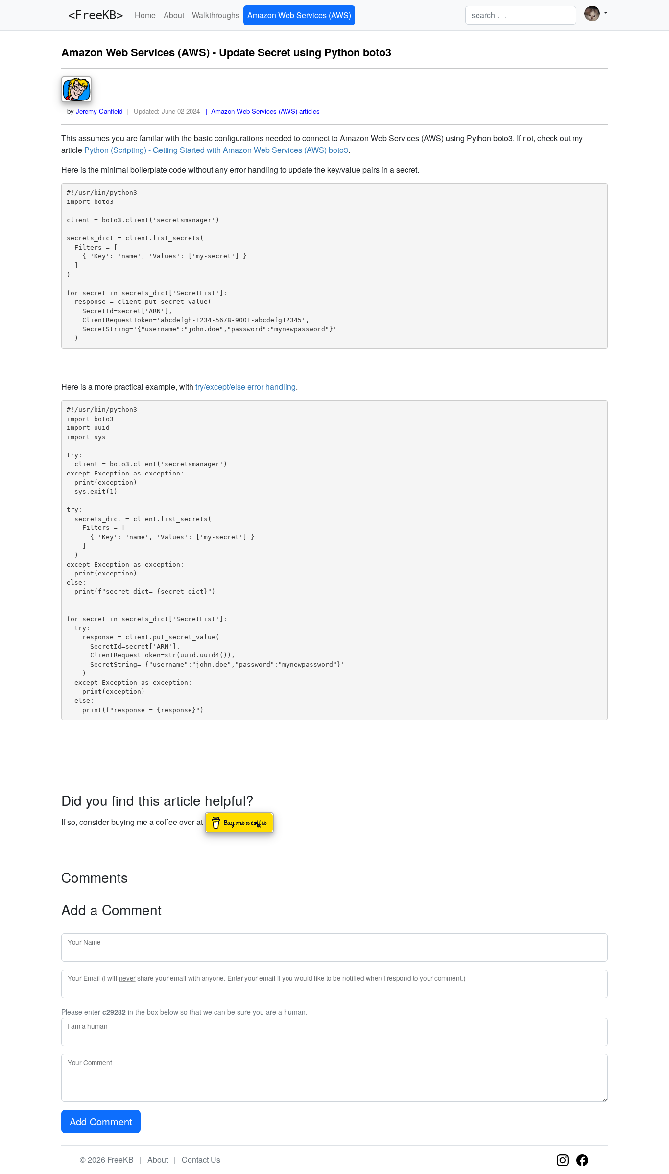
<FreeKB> (92, 15)
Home (145, 15)
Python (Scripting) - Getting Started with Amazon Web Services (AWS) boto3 (216, 149)
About (174, 15)
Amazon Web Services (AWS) (299, 15)
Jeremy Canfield (99, 111)
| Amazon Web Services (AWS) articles (261, 111)
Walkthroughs (215, 15)
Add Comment (101, 1121)
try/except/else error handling (245, 386)
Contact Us (201, 1159)
